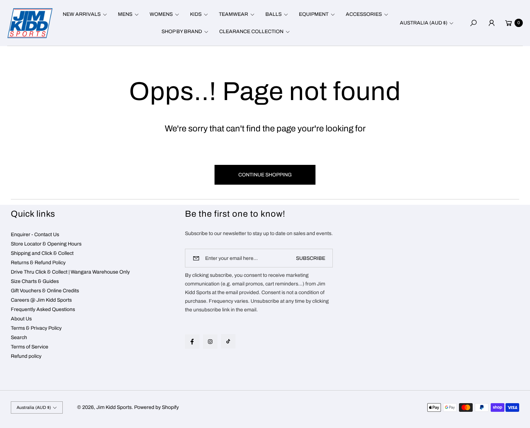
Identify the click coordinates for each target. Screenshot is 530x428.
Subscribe (310, 258)
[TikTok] (228, 341)
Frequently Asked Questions (43, 309)
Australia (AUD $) (423, 23)
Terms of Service (29, 347)
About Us (21, 318)
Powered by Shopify (156, 407)
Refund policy (26, 356)
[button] (83, 14)
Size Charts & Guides (35, 281)
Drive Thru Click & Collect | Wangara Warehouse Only (70, 272)
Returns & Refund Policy (38, 262)
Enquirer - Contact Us (35, 234)
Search (19, 337)
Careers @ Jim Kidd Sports (41, 300)
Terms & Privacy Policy (36, 328)
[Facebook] (192, 341)
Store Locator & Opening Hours (46, 244)
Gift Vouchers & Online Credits (45, 290)
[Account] (491, 23)
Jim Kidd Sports (114, 407)
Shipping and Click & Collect (42, 253)
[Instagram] (210, 341)
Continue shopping (265, 174)
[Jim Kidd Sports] (30, 22)
